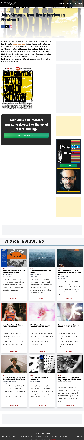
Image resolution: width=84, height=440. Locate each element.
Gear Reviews (22, 7)
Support (54, 436)
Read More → (14, 299)
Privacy (38, 436)
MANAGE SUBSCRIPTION (63, 3)
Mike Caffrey (6, 23)
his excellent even (19, 44)
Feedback (46, 436)
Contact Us (79, 436)
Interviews (14, 7)
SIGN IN (74, 3)
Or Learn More (26, 141)
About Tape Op (6, 436)
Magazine (63, 7)
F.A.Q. (71, 436)
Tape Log (57, 7)
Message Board (45, 433)
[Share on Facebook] (3, 26)
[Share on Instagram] (10, 26)
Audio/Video (36, 7)
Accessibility (63, 436)
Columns (43, 7)
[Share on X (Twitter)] (7, 26)
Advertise (16, 436)
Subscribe (70, 7)
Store (31, 436)
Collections (50, 7)
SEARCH (80, 3)
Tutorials (29, 7)
